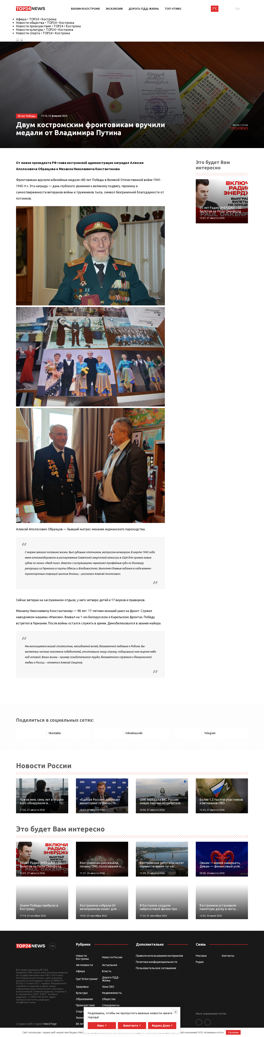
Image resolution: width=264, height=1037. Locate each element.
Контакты (228, 955)
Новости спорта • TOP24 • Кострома (43, 33)
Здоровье (82, 986)
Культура (82, 992)
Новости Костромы (82, 957)
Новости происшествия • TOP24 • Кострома (48, 26)
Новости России (112, 957)
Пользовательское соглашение (156, 968)
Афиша (80, 971)
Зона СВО (108, 986)
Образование (84, 999)
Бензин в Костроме (85, 8)
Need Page (50, 1023)
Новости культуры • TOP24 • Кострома (44, 29)
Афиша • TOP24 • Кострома (36, 19)
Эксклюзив (114, 8)
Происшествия (85, 1005)
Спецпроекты (110, 1005)
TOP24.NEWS (238, 128)
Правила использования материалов (159, 955)
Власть (106, 971)
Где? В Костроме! (87, 978)
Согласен (233, 1032)
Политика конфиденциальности (156, 961)
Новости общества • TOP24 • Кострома (45, 22)
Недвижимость (112, 992)
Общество (109, 999)
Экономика (83, 1017)
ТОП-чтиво (173, 8)
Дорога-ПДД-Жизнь (144, 8)
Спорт (80, 1011)
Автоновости (84, 965)
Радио (200, 961)
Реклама (201, 955)
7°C (214, 8)
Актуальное (109, 965)
